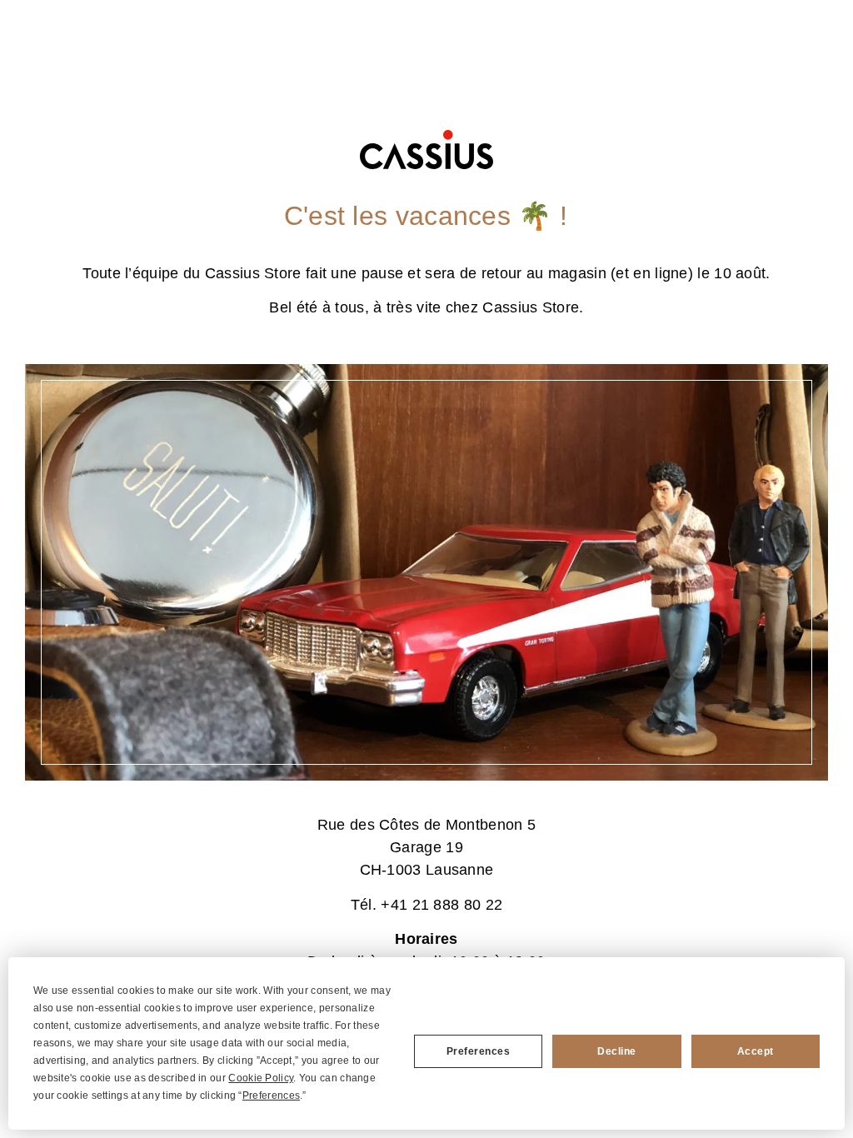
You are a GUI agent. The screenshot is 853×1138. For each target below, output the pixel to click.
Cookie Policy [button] (260, 1078)
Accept (755, 1051)
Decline (616, 1051)
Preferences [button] (271, 1095)
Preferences (478, 1051)
